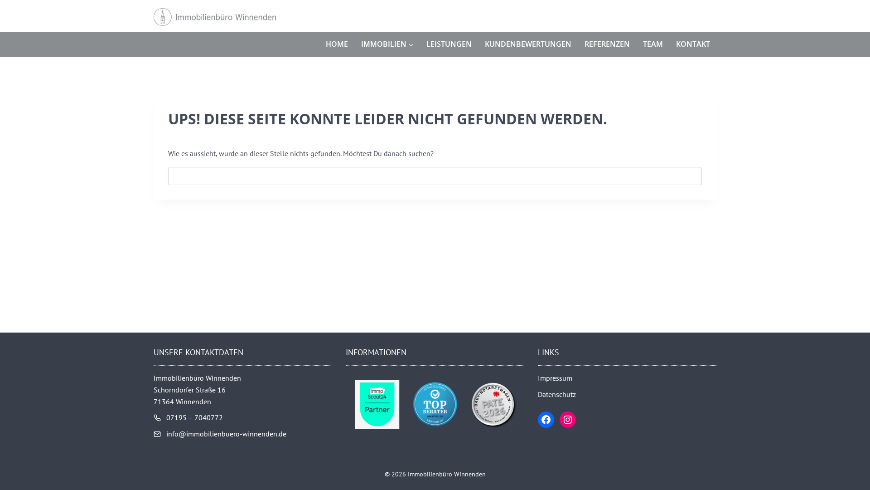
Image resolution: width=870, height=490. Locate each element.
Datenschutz (557, 394)
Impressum (555, 377)
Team (653, 44)
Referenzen (607, 44)
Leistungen (449, 44)
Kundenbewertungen (528, 44)
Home (337, 44)
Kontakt (693, 44)
